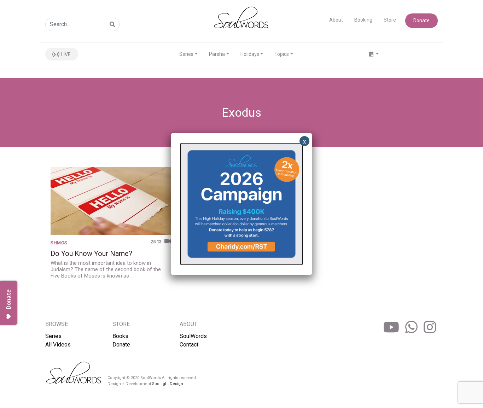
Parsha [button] (217, 54)
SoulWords (193, 336)
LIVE (65, 54)
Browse (56, 324)
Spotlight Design (167, 383)
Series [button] (186, 54)
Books (120, 336)
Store (390, 20)
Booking (363, 20)
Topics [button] (281, 54)
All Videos (58, 344)
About (336, 20)
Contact (189, 344)
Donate (421, 20)
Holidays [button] (249, 54)
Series (53, 336)
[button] (373, 54)
